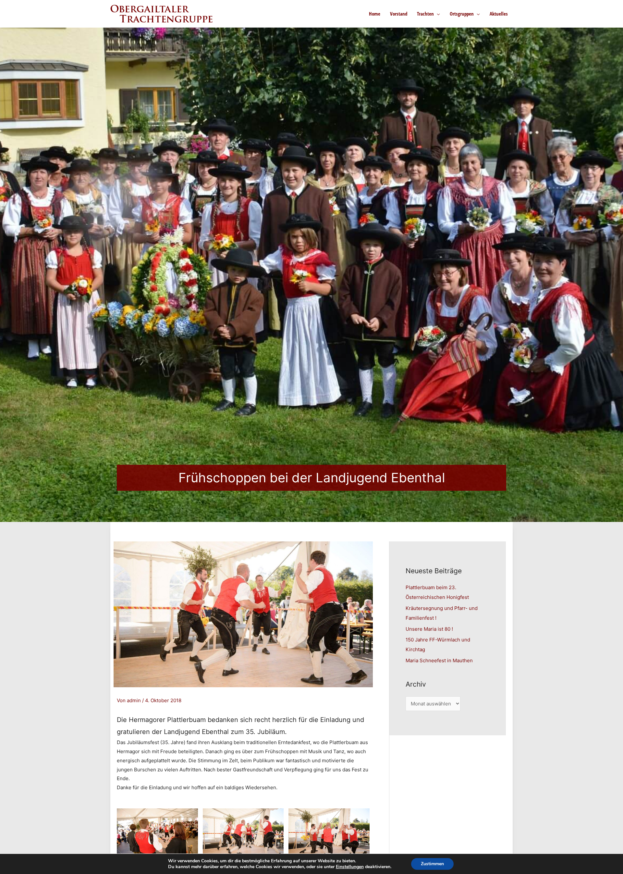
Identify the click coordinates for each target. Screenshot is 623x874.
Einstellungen (350, 867)
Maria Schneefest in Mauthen (439, 660)
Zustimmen (432, 864)
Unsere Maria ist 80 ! (429, 629)
